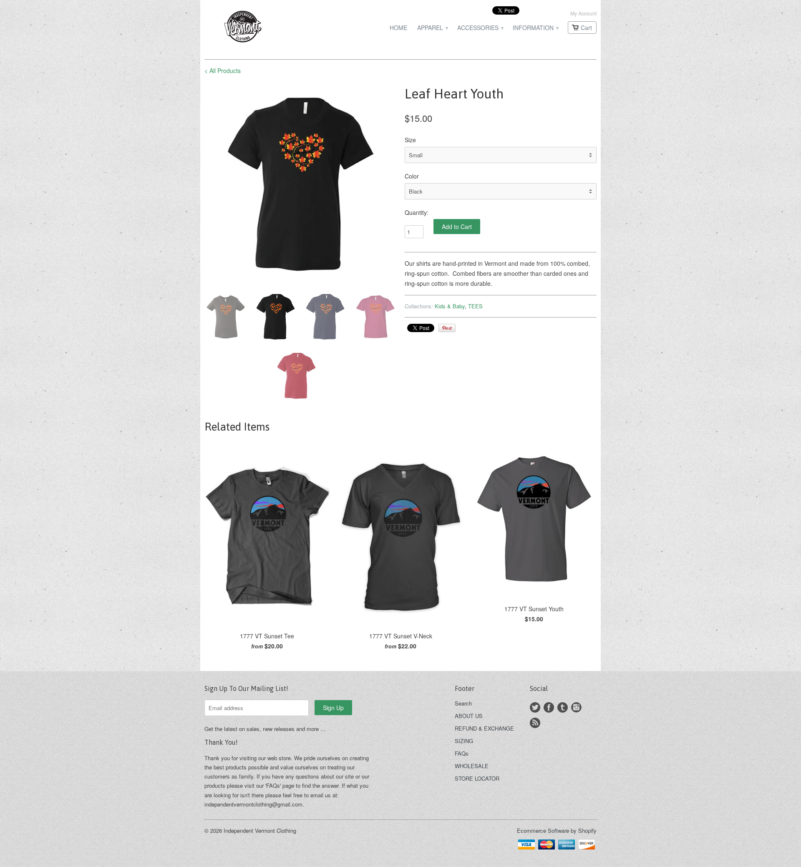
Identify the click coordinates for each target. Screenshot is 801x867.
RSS (535, 723)
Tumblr (562, 707)
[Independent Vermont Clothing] (267, 27)
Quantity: (416, 212)
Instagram (576, 707)
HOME (398, 28)
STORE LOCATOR (477, 778)
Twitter (535, 707)
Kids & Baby (450, 306)
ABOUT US (469, 716)
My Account (583, 13)
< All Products (222, 70)
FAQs (462, 753)
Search (463, 703)
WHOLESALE (472, 766)
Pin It (447, 328)
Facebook (549, 707)
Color (412, 176)
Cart (586, 27)
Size (410, 140)
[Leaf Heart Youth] (300, 184)
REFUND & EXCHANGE (484, 728)
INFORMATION (535, 28)
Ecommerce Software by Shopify (557, 830)
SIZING (464, 741)
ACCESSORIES (480, 28)
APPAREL (432, 28)
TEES (475, 306)
